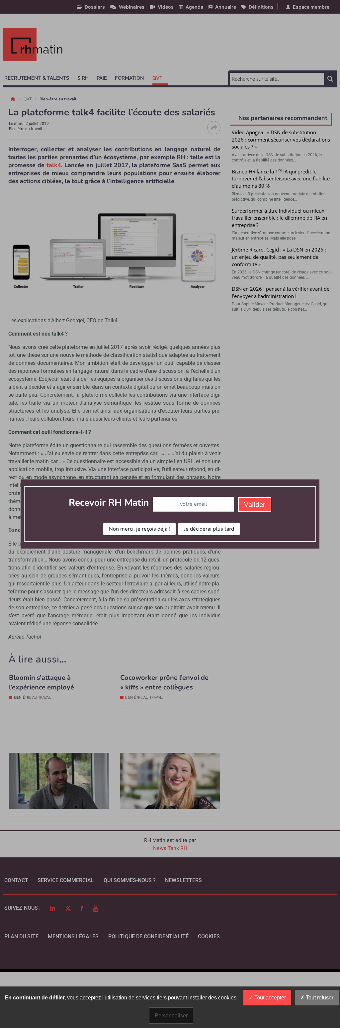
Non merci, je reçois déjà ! (139, 529)
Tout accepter (269, 997)
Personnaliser (171, 1015)
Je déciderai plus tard (209, 529)
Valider (254, 505)
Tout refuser (318, 997)
